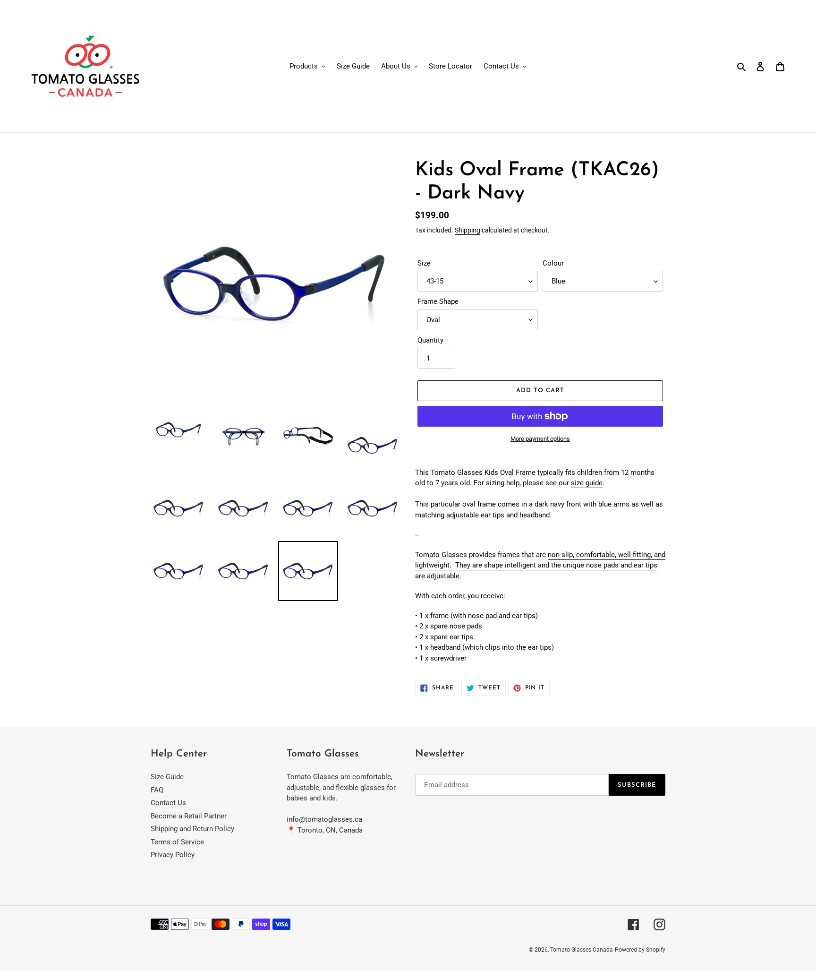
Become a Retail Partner (189, 816)
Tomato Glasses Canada (581, 949)
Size (424, 263)
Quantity (430, 340)
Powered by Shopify (640, 949)
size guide (587, 483)
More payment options (540, 438)
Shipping (467, 230)
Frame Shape (438, 301)
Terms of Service (177, 842)
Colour (553, 263)
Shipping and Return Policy (192, 829)
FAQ (157, 790)
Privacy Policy (173, 855)
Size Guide (167, 777)
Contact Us (168, 803)
